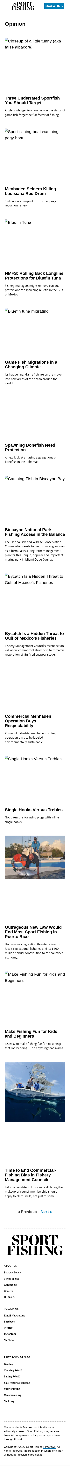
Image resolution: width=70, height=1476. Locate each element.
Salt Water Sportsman (17, 1382)
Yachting (9, 1401)
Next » (46, 1211)
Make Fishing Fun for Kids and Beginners (31, 1034)
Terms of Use (11, 1278)
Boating (8, 1364)
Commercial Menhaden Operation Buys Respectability (28, 721)
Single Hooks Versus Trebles (34, 809)
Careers (8, 1291)
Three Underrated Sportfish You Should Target (32, 100)
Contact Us (10, 1284)
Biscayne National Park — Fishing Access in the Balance (35, 532)
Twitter (8, 1327)
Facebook (9, 1321)
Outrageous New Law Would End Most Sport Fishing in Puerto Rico (33, 932)
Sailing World (12, 1376)
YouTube (9, 1340)
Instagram (10, 1333)
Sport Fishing (12, 1388)
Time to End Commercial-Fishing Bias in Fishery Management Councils (30, 1175)
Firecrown (49, 1446)
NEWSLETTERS (54, 5)
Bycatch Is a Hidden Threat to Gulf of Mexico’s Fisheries (34, 636)
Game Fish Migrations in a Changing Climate (31, 364)
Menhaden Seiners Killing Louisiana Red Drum (30, 191)
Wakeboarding (12, 1395)
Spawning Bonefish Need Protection (30, 447)
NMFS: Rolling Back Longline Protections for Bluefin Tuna (34, 275)
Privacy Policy (12, 1272)
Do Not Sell (10, 1297)
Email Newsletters (14, 1315)
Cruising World (13, 1370)
